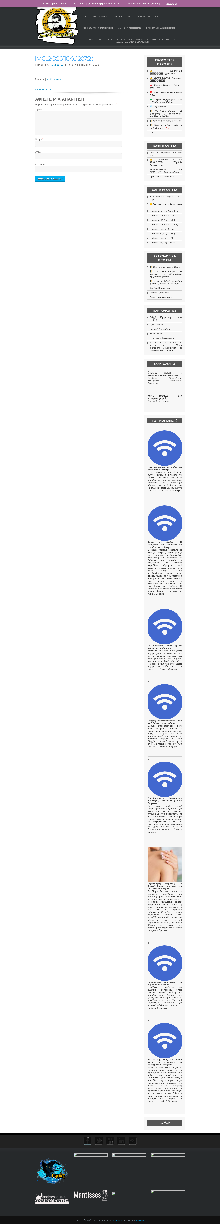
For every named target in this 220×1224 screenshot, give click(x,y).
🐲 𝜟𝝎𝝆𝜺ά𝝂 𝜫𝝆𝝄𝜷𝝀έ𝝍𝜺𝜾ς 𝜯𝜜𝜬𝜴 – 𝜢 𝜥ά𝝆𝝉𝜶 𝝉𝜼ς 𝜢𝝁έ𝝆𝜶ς (166, 101)
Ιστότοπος (40, 164)
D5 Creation (117, 1220)
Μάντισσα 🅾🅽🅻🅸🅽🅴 (129, 28)
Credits (130, 16)
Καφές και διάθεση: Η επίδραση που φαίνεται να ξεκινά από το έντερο (165, 545)
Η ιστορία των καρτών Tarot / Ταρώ (166, 198)
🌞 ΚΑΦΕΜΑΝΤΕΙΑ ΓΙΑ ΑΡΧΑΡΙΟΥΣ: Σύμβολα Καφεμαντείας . (166, 162)
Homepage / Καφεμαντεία (162, 338)
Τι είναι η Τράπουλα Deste (163, 215)
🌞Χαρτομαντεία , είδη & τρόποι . (166, 205)
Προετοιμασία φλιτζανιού (162, 176)
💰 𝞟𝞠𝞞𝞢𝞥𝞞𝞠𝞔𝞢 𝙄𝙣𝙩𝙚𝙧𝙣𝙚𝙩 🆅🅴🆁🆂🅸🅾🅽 (166, 79)
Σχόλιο (38, 109)
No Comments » (55, 79)
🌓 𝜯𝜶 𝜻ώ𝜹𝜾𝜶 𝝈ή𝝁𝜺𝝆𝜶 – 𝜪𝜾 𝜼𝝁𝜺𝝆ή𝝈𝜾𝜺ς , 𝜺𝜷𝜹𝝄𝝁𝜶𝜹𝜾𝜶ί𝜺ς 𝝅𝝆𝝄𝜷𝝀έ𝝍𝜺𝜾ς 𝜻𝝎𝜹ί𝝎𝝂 (166, 114)
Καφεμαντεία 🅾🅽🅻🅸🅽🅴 (160, 28)
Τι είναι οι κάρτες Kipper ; (162, 233)
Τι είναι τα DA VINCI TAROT (162, 220)
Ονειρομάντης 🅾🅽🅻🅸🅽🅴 (98, 28)
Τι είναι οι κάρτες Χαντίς (162, 229)
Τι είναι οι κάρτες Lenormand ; (164, 242)
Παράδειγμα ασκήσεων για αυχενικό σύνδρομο (165, 983)
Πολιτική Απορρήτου (160, 329)
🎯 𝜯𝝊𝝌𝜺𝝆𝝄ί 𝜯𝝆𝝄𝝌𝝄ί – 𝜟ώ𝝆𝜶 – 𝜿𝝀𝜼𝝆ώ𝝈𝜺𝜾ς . (166, 86)
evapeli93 (57, 64)
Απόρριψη (172, 3)
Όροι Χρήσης (156, 324)
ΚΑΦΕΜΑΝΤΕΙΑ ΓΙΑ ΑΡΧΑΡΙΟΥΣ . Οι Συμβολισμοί (166, 171)
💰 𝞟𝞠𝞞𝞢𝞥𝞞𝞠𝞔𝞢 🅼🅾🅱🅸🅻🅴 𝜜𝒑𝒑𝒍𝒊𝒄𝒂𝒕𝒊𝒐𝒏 (166, 72)
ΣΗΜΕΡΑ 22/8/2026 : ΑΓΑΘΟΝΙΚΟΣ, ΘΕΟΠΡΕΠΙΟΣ (165, 374)
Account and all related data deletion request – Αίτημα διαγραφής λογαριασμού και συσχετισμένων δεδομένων (132, 41)
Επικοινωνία (156, 333)
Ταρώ (85, 16)
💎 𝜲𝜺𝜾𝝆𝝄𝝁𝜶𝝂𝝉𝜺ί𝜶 (158, 106)
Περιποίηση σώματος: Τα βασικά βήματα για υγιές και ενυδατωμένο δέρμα (165, 886)
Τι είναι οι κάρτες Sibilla (162, 238)
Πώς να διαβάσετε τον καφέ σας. (166, 154)
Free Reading (144, 16)
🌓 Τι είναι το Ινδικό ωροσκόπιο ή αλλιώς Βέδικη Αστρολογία (166, 282)
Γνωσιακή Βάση (101, 16)
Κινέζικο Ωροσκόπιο (160, 288)
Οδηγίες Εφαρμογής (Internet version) (166, 318)
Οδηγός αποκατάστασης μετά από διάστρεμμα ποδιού (165, 722)
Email (38, 152)
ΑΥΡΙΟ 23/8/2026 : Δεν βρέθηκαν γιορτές (165, 397)
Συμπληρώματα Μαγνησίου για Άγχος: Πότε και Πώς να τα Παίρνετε (165, 801)
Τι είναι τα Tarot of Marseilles (164, 211)
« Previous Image (43, 89)
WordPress (139, 1220)
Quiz (157, 16)
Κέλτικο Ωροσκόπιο (159, 292)
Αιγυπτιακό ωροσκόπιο (161, 297)
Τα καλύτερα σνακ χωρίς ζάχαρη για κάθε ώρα (165, 647)
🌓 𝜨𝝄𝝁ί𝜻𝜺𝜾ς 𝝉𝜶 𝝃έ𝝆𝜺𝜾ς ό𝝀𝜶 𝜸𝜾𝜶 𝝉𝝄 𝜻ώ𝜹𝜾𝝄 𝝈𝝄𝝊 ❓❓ (166, 126)
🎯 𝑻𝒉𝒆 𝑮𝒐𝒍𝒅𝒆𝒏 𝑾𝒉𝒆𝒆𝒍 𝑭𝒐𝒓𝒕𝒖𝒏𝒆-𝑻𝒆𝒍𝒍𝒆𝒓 (166, 94)
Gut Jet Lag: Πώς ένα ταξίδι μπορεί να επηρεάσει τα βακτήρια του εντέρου (165, 1062)
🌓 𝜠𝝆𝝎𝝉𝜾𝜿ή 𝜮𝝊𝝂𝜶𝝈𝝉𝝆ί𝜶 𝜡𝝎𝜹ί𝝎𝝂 (166, 120)
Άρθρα (118, 16)
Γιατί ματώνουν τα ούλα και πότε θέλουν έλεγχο (165, 468)
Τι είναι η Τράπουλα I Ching (164, 224)
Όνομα (38, 139)
